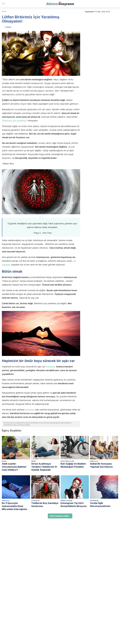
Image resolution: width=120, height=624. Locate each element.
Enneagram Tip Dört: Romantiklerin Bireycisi (73, 505)
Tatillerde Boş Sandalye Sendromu (44, 505)
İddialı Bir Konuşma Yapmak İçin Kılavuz (101, 465)
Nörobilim (94, 500)
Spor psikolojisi (67, 461)
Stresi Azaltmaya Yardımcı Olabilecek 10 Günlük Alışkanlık (44, 466)
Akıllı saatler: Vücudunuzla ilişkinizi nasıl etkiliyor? (14, 466)
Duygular (35, 500)
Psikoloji (94, 461)
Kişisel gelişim (66, 500)
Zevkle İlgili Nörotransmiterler (100, 505)
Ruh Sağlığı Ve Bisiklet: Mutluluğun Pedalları (73, 465)
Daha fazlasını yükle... (60, 516)
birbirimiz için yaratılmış (14, 120)
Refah (4, 11)
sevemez (29, 409)
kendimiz (50, 366)
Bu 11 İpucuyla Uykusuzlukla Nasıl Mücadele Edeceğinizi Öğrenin (14, 506)
